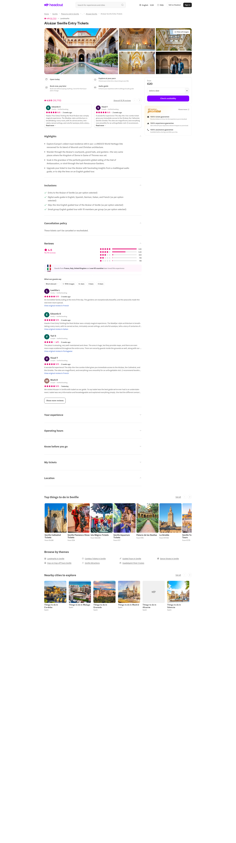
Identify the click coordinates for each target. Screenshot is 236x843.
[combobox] (101, 5)
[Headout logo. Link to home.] (53, 4)
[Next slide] (140, 100)
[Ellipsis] (82, 14)
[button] (81, 51)
